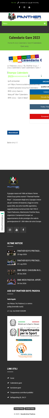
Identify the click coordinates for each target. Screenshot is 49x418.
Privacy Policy (19, 408)
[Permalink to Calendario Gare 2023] (24, 59)
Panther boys (31, 66)
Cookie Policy (30, 408)
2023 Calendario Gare (22, 43)
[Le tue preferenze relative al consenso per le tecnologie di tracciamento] (2, 221)
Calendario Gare (32, 68)
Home (10, 43)
